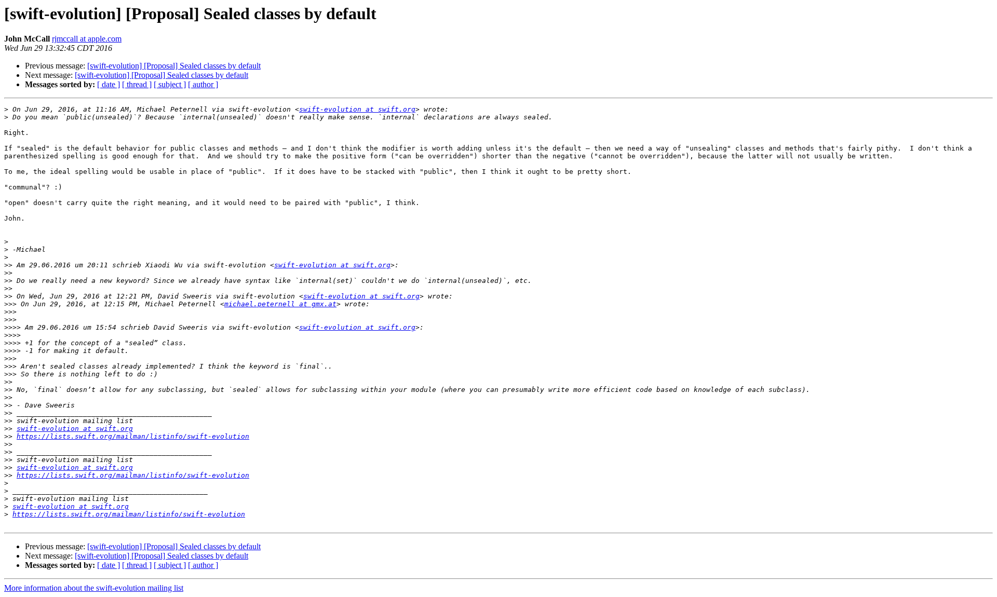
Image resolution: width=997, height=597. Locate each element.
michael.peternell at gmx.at (280, 304)
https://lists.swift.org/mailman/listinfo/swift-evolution (133, 436)
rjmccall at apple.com (87, 38)
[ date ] (108, 84)
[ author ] (203, 84)
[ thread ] (137, 84)
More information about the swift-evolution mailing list (93, 588)
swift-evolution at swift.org (357, 109)
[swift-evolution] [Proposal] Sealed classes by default (174, 65)
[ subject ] (170, 84)
